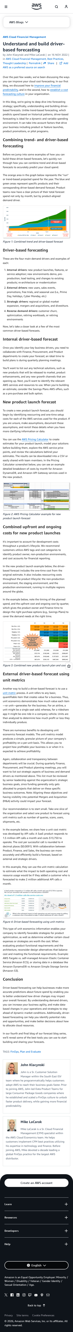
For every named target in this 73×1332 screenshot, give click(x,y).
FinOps (14, 1051)
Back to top (34, 1305)
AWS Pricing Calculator (35, 439)
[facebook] (11, 1295)
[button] (18, 22)
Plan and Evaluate (30, 1051)
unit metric (9, 692)
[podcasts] (41, 1295)
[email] (47, 1295)
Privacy (8, 1315)
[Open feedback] (69, 666)
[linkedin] (17, 1295)
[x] (5, 1295)
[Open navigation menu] (6, 7)
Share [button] (50, 63)
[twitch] (29, 1295)
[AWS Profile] (66, 6)
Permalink (35, 63)
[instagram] (23, 1295)
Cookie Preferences (43, 1315)
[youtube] (35, 1295)
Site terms (22, 1315)
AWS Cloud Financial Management (24, 36)
